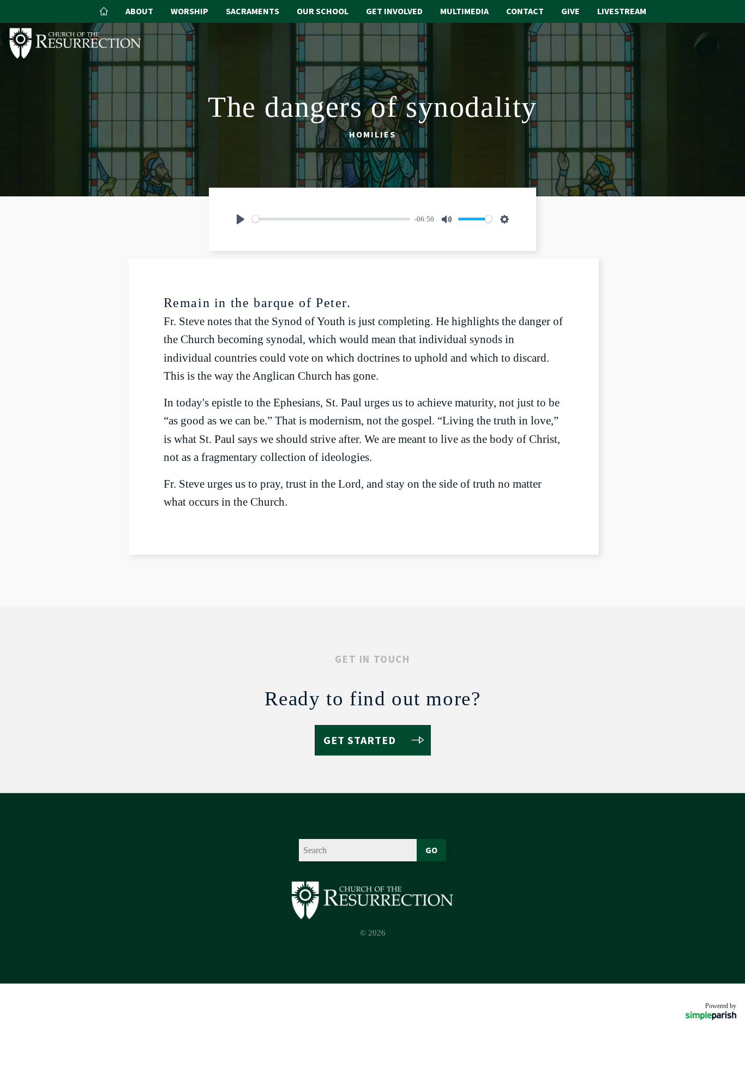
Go (431, 849)
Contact (525, 10)
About (139, 10)
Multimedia (464, 10)
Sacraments (252, 10)
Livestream (621, 10)
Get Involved (394, 10)
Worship (189, 10)
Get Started (359, 740)
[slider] (331, 219)
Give (570, 10)
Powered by (720, 1006)
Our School (323, 10)
